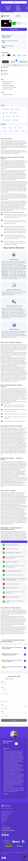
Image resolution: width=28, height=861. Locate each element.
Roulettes (15, 112)
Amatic (4, 127)
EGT (15, 127)
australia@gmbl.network (8, 830)
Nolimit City (17, 130)
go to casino (14, 29)
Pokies (6, 112)
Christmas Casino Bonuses (7, 811)
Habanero (5, 130)
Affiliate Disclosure (5, 815)
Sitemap (3, 821)
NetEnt (10, 130)
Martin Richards (6, 16)
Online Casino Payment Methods (18, 8)
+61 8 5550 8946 (6, 828)
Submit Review (14, 720)
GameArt (20, 127)
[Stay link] (6, 23)
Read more (6, 793)
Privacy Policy (4, 817)
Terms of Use (4, 819)
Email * (2, 687)
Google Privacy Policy (18, 852)
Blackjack (7, 109)
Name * (2, 681)
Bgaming (10, 127)
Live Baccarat (16, 109)
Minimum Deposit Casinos (8, 8)
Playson (23, 130)
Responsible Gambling (6, 813)
